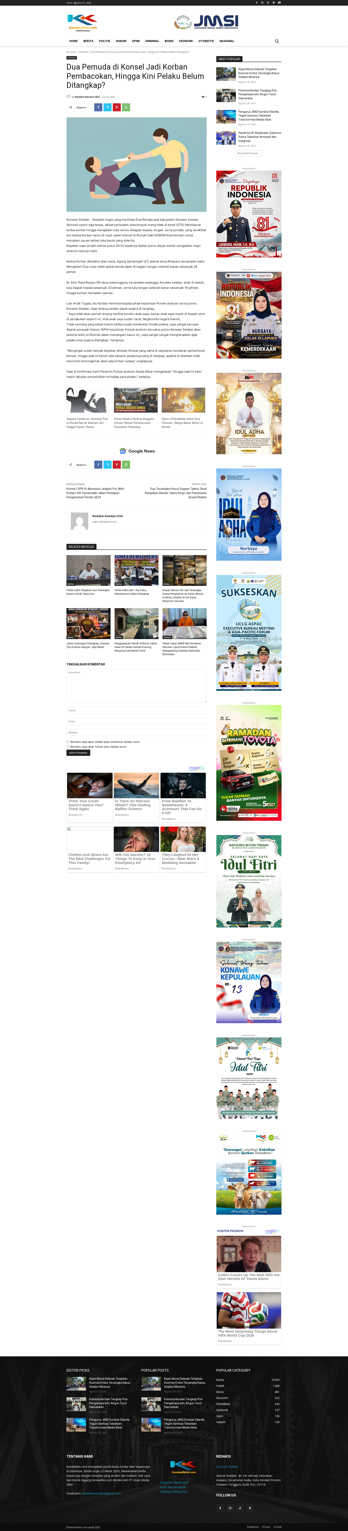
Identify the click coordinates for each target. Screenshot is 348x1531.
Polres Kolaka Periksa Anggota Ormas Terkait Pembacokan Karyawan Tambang (134, 422)
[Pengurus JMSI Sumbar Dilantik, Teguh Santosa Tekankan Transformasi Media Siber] (226, 117)
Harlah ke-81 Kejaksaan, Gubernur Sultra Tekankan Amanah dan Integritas (259, 136)
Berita (71, 584)
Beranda (71, 52)
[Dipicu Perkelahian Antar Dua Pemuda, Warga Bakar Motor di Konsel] (183, 400)
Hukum (167, 637)
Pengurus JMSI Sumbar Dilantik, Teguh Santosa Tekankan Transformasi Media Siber (258, 115)
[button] (277, 41)
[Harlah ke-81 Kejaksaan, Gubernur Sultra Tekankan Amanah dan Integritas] (226, 138)
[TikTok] (240, 1508)
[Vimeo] (273, 3)
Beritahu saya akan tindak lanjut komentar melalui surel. (105, 741)
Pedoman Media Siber (174, 1482)
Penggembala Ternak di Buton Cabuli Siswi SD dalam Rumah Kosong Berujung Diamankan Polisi (136, 647)
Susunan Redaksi (227, 1466)
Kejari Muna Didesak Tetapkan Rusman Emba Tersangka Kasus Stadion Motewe (259, 73)
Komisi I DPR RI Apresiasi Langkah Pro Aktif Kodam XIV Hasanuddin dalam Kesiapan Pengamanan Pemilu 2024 (95, 493)
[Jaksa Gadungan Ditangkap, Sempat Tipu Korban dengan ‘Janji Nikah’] (88, 623)
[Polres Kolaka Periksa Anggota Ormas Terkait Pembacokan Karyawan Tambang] (135, 400)
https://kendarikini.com (104, 521)
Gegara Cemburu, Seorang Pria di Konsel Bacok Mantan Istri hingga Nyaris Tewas (87, 422)
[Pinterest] (117, 107)
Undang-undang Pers (173, 1491)
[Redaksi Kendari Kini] (69, 97)
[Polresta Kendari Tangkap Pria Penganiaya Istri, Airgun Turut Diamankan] (226, 95)
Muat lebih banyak (247, 153)
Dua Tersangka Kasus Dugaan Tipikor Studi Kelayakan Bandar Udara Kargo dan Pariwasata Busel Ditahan (176, 493)
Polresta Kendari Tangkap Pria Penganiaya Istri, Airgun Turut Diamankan (257, 94)
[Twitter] (268, 3)
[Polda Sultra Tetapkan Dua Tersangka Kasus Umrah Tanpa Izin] (88, 570)
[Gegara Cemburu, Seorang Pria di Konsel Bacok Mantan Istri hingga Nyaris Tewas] (88, 400)
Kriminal (83, 52)
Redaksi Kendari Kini (87, 96)
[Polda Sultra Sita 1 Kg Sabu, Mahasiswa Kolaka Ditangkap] (137, 570)
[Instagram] (262, 3)
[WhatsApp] (126, 107)
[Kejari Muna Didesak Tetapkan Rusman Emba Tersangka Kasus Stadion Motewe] (226, 74)
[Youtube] (279, 3)
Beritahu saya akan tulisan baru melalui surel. (98, 746)
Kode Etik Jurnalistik (172, 1487)
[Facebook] (257, 3)
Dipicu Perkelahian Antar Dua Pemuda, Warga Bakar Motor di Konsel (182, 422)
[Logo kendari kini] (98, 22)
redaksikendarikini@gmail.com (101, 1493)
